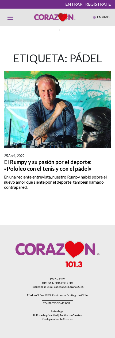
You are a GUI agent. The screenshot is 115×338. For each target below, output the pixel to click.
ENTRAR (73, 3)
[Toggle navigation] (10, 17)
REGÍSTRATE (98, 3)
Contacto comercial (57, 303)
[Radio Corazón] (55, 17)
